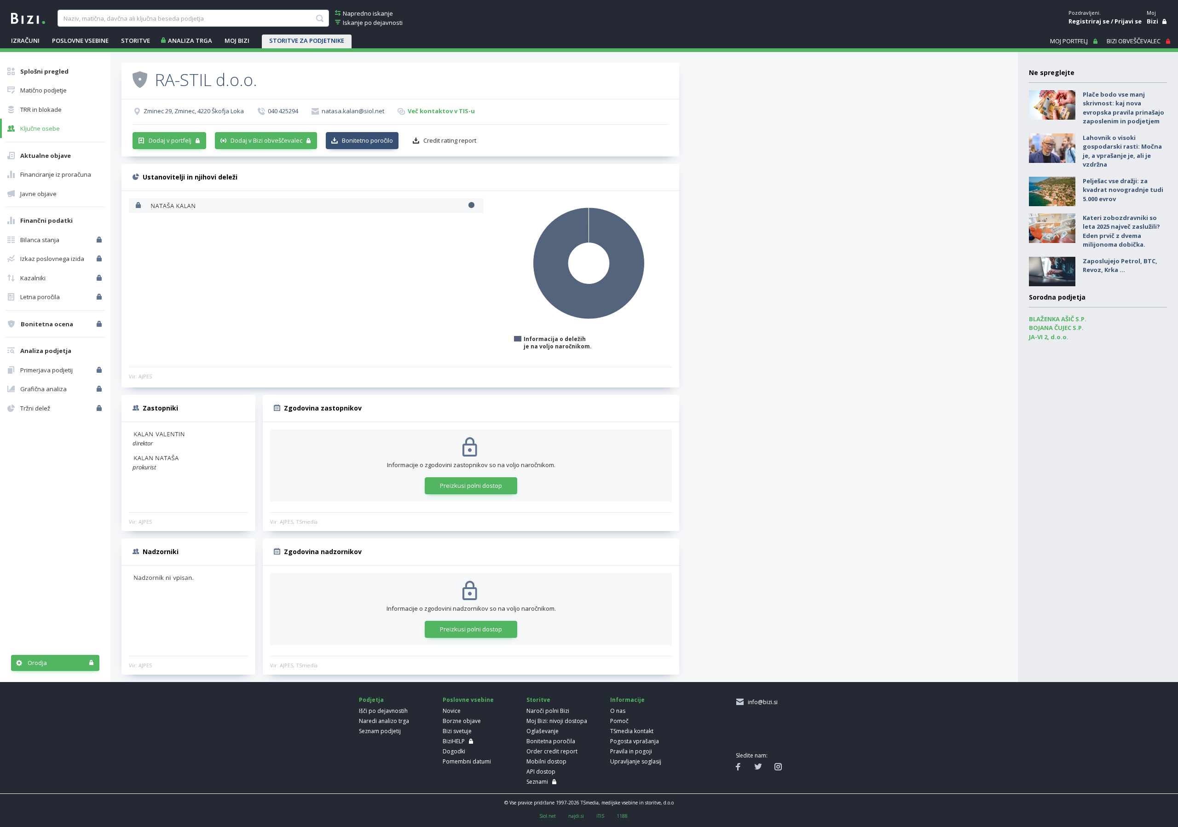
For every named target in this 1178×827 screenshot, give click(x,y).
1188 (622, 816)
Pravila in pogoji (631, 751)
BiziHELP (454, 741)
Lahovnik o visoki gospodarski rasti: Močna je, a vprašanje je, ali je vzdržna (1122, 151)
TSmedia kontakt (631, 731)
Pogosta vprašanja (634, 741)
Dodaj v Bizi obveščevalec (266, 140)
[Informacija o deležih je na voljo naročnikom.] (139, 206)
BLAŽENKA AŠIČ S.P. (1057, 319)
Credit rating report (449, 140)
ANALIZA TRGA (190, 40)
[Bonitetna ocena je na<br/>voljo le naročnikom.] (100, 324)
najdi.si (576, 816)
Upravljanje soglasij (635, 761)
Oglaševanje (542, 731)
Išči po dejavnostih (383, 711)
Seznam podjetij (380, 731)
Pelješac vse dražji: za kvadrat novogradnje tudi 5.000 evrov (1123, 190)
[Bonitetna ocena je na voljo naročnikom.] (140, 79)
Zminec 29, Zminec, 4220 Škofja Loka (194, 111)
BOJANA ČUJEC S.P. (1056, 328)
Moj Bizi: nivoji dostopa (556, 721)
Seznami (537, 782)
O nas (617, 711)
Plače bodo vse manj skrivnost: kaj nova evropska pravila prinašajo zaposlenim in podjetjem (1123, 108)
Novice (452, 711)
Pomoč (619, 721)
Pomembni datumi (467, 761)
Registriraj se (1088, 21)
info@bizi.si (761, 702)
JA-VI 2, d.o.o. (1048, 337)
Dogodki (454, 751)
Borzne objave (462, 721)
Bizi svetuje (457, 731)
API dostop (540, 771)
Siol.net (547, 816)
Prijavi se (1128, 21)
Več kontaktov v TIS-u (441, 111)
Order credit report (551, 751)
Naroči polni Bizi (547, 711)
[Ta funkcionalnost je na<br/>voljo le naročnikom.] (100, 240)
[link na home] (28, 17)
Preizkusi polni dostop (471, 485)
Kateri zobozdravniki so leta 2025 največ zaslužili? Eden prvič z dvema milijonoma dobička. (1121, 231)
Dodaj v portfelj (170, 140)
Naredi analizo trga (384, 721)
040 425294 (283, 111)
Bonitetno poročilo (367, 140)
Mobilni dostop (546, 761)
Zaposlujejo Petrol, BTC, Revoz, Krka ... (1120, 265)
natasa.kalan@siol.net (353, 111)
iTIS (600, 816)
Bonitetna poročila (550, 741)
